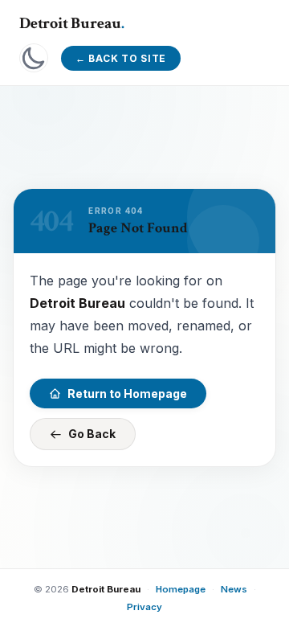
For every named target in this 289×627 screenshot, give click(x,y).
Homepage (181, 589)
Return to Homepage (127, 393)
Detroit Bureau (71, 23)
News (234, 589)
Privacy (144, 607)
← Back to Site (120, 58)
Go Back (92, 434)
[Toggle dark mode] (33, 57)
